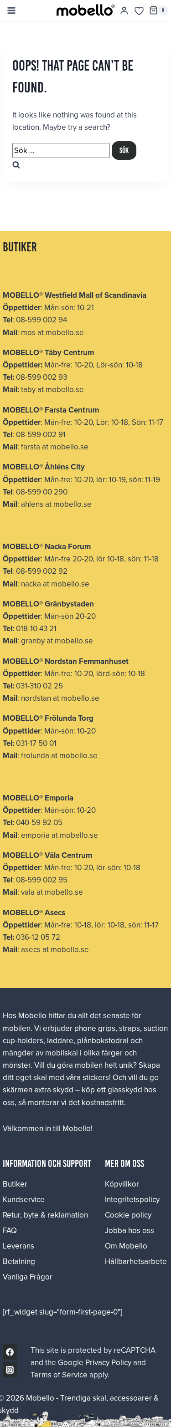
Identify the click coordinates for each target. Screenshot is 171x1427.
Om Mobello (126, 1245)
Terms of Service (59, 1374)
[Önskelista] (139, 10)
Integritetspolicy (132, 1199)
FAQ (10, 1230)
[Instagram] (10, 1369)
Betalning (19, 1261)
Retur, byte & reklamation (45, 1214)
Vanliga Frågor (27, 1276)
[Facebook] (10, 1352)
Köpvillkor (122, 1183)
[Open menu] (11, 10)
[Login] (124, 10)
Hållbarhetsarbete (136, 1261)
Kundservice (24, 1199)
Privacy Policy (108, 1362)
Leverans (18, 1245)
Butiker (15, 1183)
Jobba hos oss (129, 1230)
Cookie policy (128, 1214)
